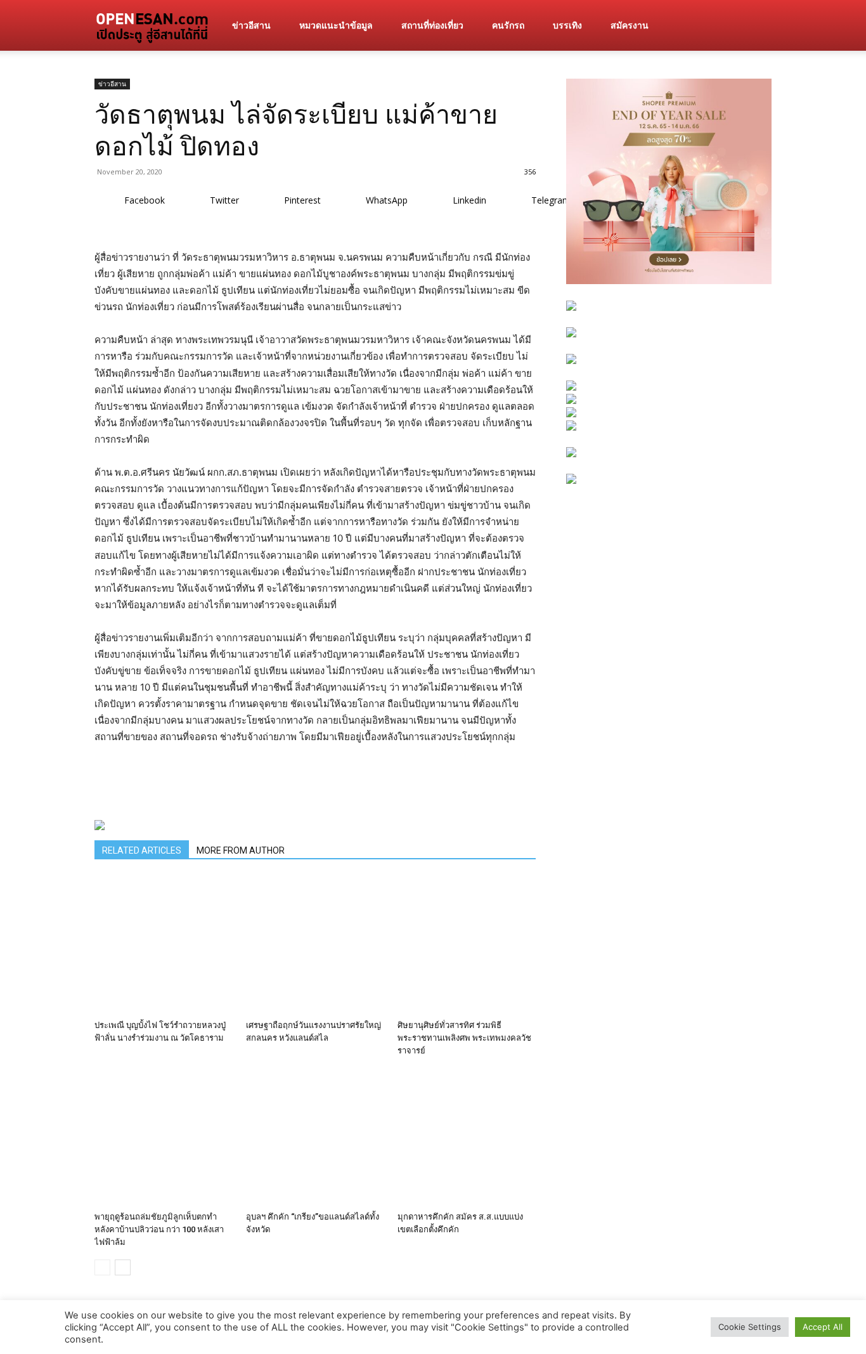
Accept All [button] (823, 1327)
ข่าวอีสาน (251, 25)
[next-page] (123, 1267)
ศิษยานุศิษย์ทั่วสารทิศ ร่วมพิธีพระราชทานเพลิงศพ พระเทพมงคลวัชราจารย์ (464, 1037)
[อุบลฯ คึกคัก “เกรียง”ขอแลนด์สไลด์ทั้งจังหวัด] (315, 1137)
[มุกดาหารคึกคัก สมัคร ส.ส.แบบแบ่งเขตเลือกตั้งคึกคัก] (466, 1137)
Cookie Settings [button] (749, 1327)
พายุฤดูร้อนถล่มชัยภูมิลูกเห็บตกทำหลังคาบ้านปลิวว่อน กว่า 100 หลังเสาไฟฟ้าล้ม (159, 1229)
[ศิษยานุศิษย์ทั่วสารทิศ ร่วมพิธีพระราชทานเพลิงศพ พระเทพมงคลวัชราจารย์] (466, 945)
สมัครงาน (630, 25)
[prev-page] (102, 1267)
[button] (756, 26)
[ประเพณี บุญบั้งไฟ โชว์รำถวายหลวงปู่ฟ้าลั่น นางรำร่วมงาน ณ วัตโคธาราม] (163, 945)
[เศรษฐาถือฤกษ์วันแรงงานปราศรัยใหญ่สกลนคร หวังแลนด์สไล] (315, 945)
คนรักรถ (508, 25)
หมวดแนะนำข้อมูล (336, 25)
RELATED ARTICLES (141, 850)
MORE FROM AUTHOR (241, 850)
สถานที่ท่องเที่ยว (432, 25)
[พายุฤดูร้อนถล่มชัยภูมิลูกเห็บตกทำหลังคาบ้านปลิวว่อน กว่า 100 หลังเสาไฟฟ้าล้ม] (163, 1137)
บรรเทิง (567, 25)
